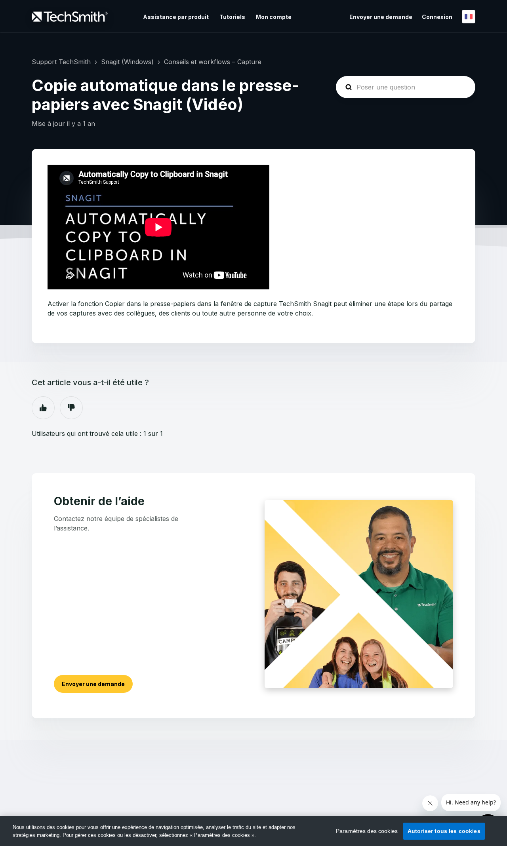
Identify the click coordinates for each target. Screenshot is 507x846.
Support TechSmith (61, 62)
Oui (43, 407)
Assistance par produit (176, 16)
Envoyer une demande (380, 16)
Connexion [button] (437, 16)
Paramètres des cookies (367, 831)
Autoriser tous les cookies (444, 831)
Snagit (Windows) (127, 62)
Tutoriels (232, 16)
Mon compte (274, 16)
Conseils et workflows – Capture (212, 62)
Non (71, 407)
